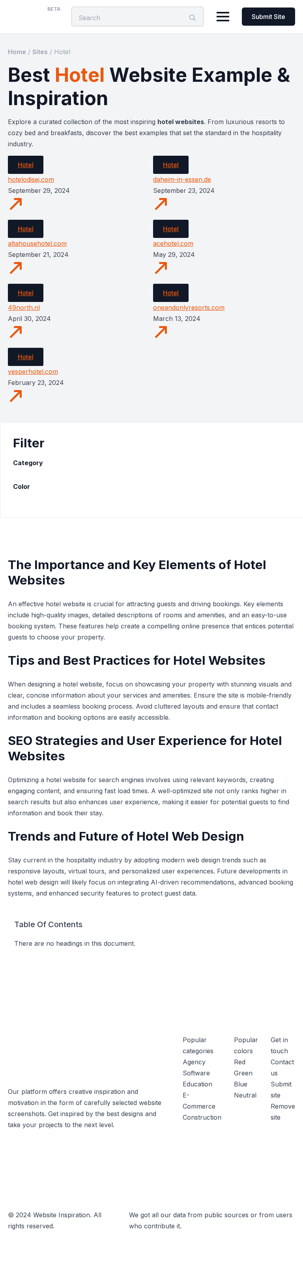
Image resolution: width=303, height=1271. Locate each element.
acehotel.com (173, 243)
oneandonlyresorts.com (188, 307)
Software (196, 1073)
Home (17, 52)
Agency (194, 1062)
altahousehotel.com (37, 243)
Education (197, 1084)
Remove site (283, 1111)
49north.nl (24, 307)
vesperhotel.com (33, 371)
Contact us (282, 1067)
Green (243, 1073)
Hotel (26, 165)
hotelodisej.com (31, 179)
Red (239, 1062)
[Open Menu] (223, 16)
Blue (240, 1084)
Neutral (245, 1095)
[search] (192, 18)
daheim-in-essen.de (182, 179)
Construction (202, 1117)
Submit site (281, 1089)
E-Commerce (199, 1100)
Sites (40, 52)
